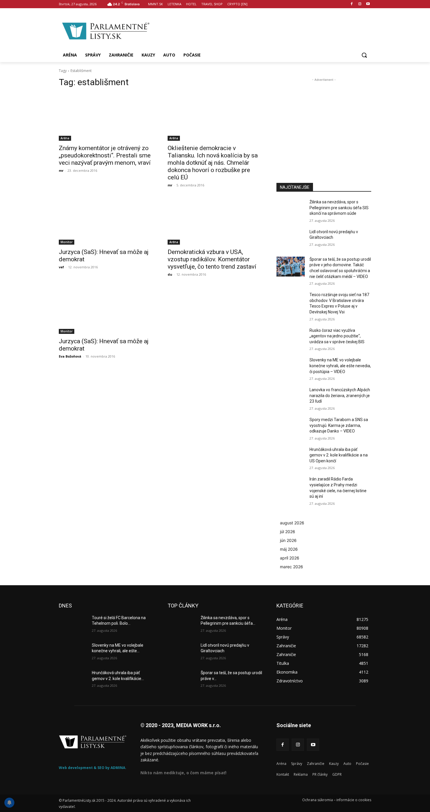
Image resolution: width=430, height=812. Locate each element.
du (170, 274)
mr (61, 170)
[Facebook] (351, 4)
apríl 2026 (289, 557)
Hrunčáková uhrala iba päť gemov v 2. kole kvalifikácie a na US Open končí (338, 455)
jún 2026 (288, 540)
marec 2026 (291, 566)
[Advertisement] (261, 30)
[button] (364, 55)
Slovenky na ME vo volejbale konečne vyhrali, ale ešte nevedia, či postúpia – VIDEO (340, 366)
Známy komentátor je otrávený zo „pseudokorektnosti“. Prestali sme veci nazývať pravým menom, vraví (105, 155)
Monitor (67, 242)
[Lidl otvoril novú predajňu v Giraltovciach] (290, 239)
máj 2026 (289, 549)
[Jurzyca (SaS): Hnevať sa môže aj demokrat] (106, 221)
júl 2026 (287, 531)
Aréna (65, 138)
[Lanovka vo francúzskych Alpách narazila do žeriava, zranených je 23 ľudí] (290, 397)
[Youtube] (367, 4)
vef (61, 267)
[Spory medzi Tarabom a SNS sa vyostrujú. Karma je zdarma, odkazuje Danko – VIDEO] (290, 427)
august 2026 (292, 522)
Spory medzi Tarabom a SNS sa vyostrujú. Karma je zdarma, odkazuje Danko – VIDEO (338, 425)
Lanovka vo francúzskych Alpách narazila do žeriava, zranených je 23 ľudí (339, 395)
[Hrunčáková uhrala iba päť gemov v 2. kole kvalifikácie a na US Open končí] (290, 457)
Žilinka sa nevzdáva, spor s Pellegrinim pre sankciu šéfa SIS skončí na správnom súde (339, 208)
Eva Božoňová (70, 356)
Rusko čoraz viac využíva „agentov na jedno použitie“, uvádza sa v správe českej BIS (336, 336)
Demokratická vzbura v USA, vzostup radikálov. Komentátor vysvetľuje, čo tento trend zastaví (212, 259)
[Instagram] (359, 4)
